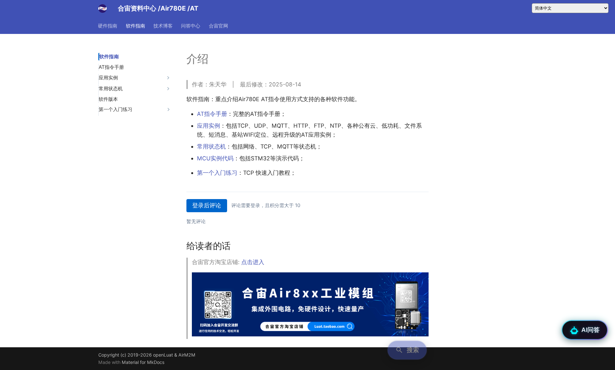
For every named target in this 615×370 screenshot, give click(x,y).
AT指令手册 (212, 113)
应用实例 (208, 125)
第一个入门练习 (217, 172)
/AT (192, 8)
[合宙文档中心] (102, 8)
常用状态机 (211, 146)
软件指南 (135, 25)
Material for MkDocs (143, 362)
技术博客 (163, 25)
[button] (407, 350)
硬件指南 (108, 25)
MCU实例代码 (215, 158)
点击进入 (252, 262)
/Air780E (172, 8)
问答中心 (191, 25)
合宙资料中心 (137, 8)
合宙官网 (218, 25)
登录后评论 (206, 205)
